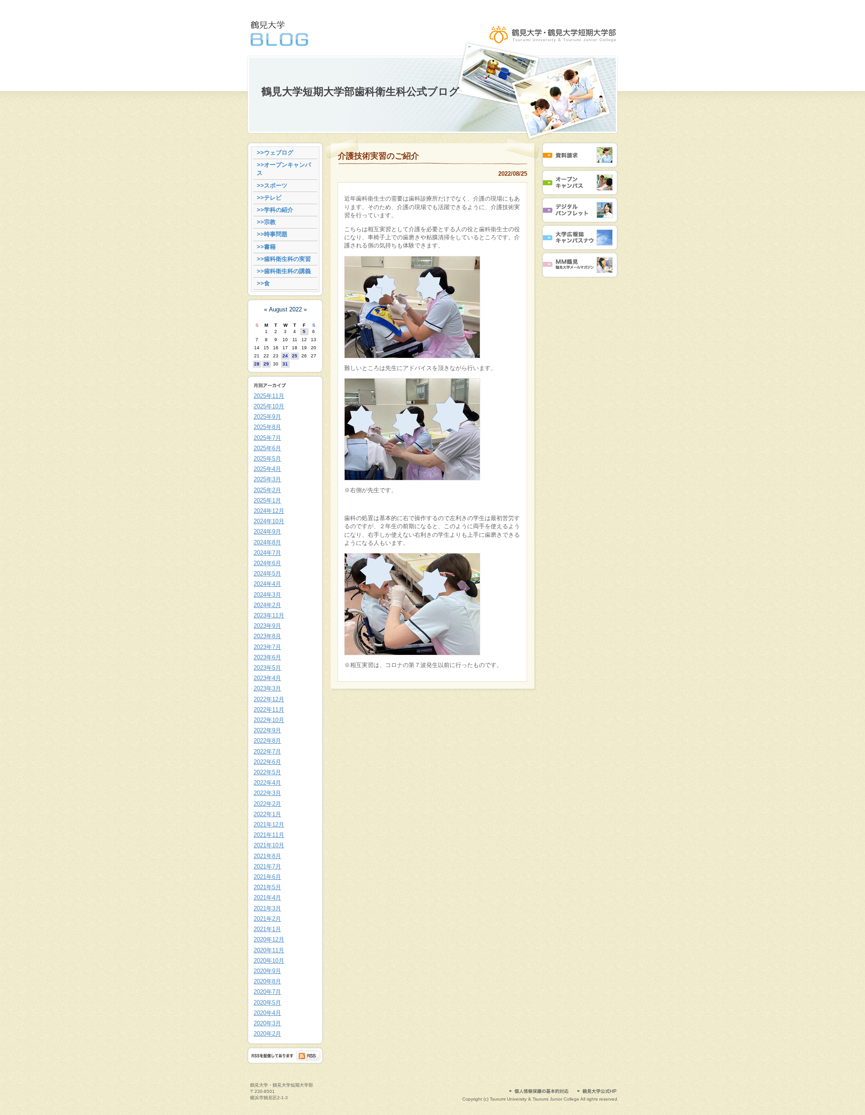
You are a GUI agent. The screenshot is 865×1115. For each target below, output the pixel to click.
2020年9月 (267, 971)
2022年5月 (267, 772)
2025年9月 (267, 416)
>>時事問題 (272, 234)
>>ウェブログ (275, 152)
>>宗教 (266, 222)
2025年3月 (267, 479)
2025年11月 (269, 396)
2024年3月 (267, 594)
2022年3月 (267, 793)
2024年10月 (269, 521)
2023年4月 (267, 678)
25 (294, 355)
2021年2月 (267, 918)
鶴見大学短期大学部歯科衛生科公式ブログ (360, 91)
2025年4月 (267, 469)
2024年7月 (267, 552)
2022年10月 (269, 720)
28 (257, 363)
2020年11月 (269, 950)
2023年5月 (267, 667)
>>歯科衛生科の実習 (284, 259)
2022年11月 (269, 709)
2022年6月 (267, 762)
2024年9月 (267, 531)
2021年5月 (267, 887)
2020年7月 (267, 991)
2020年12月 (269, 939)
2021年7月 (267, 866)
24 (285, 355)
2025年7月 (267, 437)
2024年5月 (267, 573)
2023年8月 (267, 636)
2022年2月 (267, 803)
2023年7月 (267, 647)
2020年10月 (269, 960)
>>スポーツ (272, 185)
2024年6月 (267, 563)
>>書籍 (266, 246)
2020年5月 (267, 1002)
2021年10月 (269, 845)
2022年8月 (267, 740)
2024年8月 (267, 542)
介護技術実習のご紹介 (378, 155)
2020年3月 (267, 1023)
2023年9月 (267, 625)
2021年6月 (267, 876)
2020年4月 (267, 1013)
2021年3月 (267, 908)
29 (266, 363)
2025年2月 (267, 490)
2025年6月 (267, 448)
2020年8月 (267, 981)
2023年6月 (267, 657)
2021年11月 (269, 835)
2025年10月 (269, 406)
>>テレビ (269, 197)
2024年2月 (267, 605)
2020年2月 (267, 1033)
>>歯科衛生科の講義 (284, 271)
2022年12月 (269, 699)
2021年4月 (267, 897)
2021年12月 (269, 824)
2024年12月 (269, 510)
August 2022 (285, 309)
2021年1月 (267, 929)
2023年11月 (269, 615)
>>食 (263, 283)
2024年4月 (267, 583)
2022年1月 (267, 814)
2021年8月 (267, 856)
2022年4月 (267, 782)
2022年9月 (267, 730)
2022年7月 (267, 751)
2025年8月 (267, 427)
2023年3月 (267, 688)
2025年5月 (267, 458)
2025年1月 (267, 500)
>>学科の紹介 (275, 209)
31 (285, 363)
